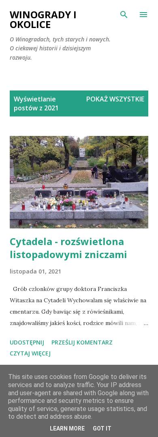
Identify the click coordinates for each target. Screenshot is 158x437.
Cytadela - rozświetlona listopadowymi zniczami (68, 248)
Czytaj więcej (30, 353)
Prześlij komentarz (82, 342)
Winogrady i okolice (43, 19)
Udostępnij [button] (27, 342)
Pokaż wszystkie (115, 99)
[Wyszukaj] (124, 14)
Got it (102, 428)
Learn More (67, 428)
